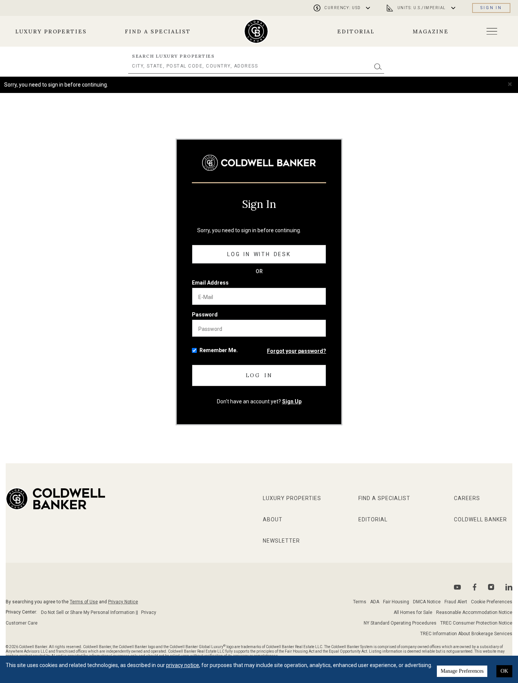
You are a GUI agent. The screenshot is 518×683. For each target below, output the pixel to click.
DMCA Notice (427, 601)
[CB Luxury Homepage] (259, 162)
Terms (359, 601)
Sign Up (291, 401)
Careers (467, 498)
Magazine (431, 31)
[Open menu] (492, 31)
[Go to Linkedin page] (508, 587)
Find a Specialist (158, 31)
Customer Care (22, 623)
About (273, 519)
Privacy (148, 612)
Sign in (491, 8)
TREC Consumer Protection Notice (476, 623)
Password (205, 315)
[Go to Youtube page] (457, 587)
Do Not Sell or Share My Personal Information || (89, 612)
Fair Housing (396, 601)
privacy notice (182, 665)
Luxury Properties (51, 31)
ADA (374, 601)
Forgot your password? (296, 351)
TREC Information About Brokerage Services (466, 633)
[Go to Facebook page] (474, 587)
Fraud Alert (455, 601)
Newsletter (281, 541)
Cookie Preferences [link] (491, 601)
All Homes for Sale (413, 612)
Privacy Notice (123, 601)
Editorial (356, 31)
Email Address (210, 283)
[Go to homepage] (256, 31)
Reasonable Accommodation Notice (474, 612)
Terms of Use (84, 601)
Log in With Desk (259, 254)
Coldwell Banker (480, 519)
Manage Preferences (462, 671)
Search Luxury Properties (173, 56)
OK (504, 671)
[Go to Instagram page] (491, 587)
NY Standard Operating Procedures (400, 623)
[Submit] (378, 66)
